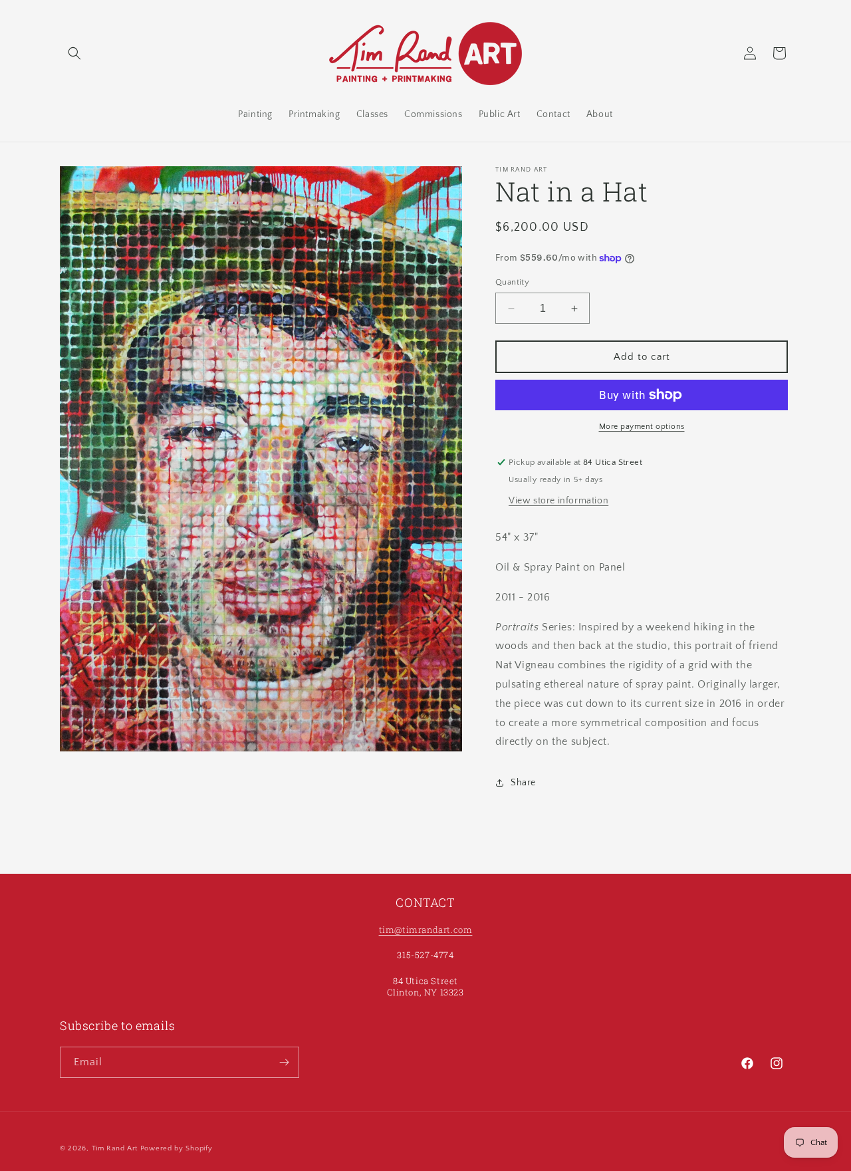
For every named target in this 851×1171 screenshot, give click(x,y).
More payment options (642, 426)
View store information (558, 500)
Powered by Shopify (176, 1148)
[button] (74, 53)
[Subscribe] (284, 1062)
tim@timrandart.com (426, 930)
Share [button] (523, 782)
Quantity (512, 282)
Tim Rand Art (115, 1148)
